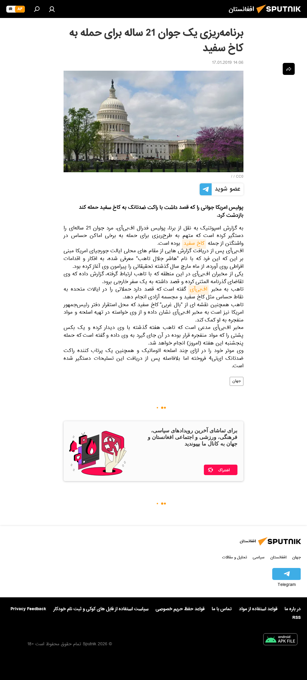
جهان (236, 381)
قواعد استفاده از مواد (258, 609)
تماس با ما (222, 609)
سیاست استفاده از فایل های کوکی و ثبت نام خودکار (100, 609)
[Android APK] (280, 640)
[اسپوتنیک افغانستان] (280, 15)
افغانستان (278, 557)
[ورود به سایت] (52, 9)
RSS (296, 617)
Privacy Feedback (28, 609)
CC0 (239, 177)
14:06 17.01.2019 (227, 63)
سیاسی (258, 557)
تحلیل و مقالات (234, 557)
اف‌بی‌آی (198, 290)
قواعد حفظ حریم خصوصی (180, 609)
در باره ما (293, 609)
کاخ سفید (193, 244)
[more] (289, 69)
